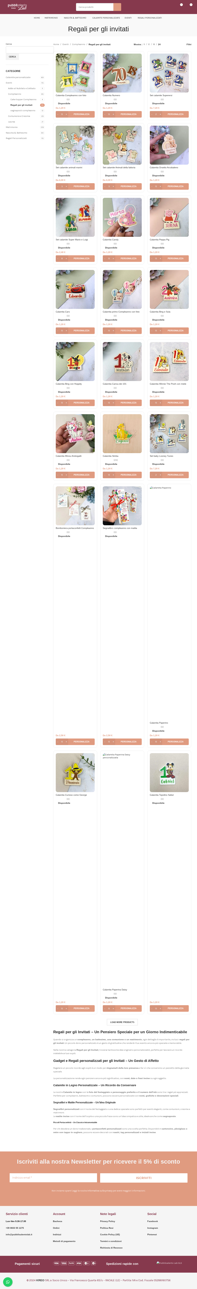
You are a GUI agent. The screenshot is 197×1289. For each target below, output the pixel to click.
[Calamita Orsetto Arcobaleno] (169, 145)
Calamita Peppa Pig (159, 239)
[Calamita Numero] (122, 73)
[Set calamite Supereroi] (169, 73)
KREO (40, 1280)
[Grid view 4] (177, 44)
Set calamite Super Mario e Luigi (72, 239)
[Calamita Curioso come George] (75, 772)
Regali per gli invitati (21, 105)
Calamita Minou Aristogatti (68, 456)
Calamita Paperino (159, 723)
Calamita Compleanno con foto (71, 95)
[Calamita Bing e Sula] (169, 289)
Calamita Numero (111, 95)
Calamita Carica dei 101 (114, 384)
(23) (116, 460)
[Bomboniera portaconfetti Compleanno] (75, 505)
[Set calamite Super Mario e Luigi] (75, 217)
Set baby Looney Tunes (161, 456)
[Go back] (64, 29)
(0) (68, 99)
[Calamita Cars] (75, 289)
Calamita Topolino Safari (162, 795)
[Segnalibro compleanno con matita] (122, 505)
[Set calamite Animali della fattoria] (122, 145)
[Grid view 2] (167, 44)
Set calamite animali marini (69, 167)
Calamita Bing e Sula (160, 311)
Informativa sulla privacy (99, 1190)
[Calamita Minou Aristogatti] (75, 433)
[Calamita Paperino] (169, 603)
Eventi (9, 82)
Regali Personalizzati (16, 138)
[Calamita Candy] (122, 217)
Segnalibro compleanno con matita (120, 528)
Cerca (9, 44)
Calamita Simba (110, 456)
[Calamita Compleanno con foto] (75, 73)
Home (56, 44)
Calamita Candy (111, 239)
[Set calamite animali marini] (75, 145)
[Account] (169, 7)
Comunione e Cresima (19, 116)
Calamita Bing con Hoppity (69, 384)
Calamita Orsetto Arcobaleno (164, 167)
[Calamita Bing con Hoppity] (75, 361)
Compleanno (14, 94)
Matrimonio (12, 127)
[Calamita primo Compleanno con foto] (122, 289)
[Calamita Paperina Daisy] (122, 870)
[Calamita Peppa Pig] (169, 217)
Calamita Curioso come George (71, 795)
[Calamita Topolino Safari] (169, 772)
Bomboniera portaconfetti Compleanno (75, 528)
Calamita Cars (63, 311)
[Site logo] (17, 6)
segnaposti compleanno (22, 110)
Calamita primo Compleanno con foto (121, 311)
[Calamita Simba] (122, 433)
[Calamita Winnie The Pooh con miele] (169, 361)
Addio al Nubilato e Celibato (22, 88)
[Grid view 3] (172, 44)
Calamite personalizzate (18, 77)
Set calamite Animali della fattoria (119, 167)
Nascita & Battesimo (16, 132)
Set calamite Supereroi (161, 95)
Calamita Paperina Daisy (115, 989)
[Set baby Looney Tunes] (169, 433)
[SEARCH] (117, 7)
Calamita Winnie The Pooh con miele (168, 384)
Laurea (11, 121)
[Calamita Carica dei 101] (122, 361)
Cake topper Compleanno (23, 99)
